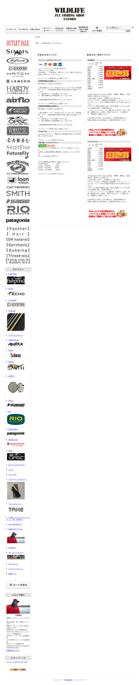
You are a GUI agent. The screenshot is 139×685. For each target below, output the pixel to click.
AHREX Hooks (13, 340)
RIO (9, 412)
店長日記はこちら (12, 650)
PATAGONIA (13, 429)
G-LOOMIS (12, 300)
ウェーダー (12, 474)
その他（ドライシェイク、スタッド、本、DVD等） (18, 518)
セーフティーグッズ (15, 553)
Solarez (10, 350)
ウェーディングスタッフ (17, 479)
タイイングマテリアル (16, 465)
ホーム (37, 37)
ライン (10, 470)
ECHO (10, 289)
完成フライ (12, 574)
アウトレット (13, 564)
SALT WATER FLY (15, 524)
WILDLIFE (68, 680)
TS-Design (11, 311)
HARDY (11, 376)
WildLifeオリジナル (15, 529)
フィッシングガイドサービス (17, 662)
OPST (10, 451)
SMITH (11, 362)
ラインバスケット (14, 504)
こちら (47, 156)
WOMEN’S (12, 548)
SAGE (10, 401)
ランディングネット (15, 335)
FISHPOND (12, 274)
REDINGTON (13, 440)
